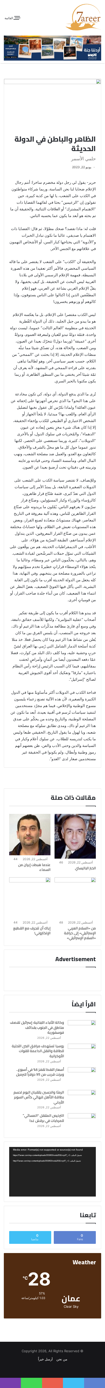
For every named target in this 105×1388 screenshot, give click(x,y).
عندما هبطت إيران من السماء (34, 867)
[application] (52, 1172)
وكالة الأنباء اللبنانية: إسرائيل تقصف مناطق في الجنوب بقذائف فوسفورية (37, 1027)
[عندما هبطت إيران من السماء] (29, 834)
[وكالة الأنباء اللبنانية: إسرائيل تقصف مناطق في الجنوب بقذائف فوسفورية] (82, 1029)
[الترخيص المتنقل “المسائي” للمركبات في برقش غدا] (82, 1122)
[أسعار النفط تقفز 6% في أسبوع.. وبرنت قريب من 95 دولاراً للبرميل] (82, 1076)
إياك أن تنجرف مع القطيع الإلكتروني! (31, 930)
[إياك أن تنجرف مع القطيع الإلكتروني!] (29, 898)
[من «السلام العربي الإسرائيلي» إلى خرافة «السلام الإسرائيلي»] (75, 898)
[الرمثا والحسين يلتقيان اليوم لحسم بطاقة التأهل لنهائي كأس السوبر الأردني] (82, 1099)
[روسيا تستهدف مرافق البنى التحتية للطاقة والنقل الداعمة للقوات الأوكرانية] (82, 1053)
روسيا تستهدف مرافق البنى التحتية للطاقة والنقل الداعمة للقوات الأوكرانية (38, 1051)
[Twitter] (49, 1369)
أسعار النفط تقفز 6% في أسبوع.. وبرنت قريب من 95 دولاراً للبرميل (40, 1072)
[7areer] (83, 17)
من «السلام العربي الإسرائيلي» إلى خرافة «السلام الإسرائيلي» (80, 933)
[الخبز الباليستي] (75, 836)
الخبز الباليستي (85, 868)
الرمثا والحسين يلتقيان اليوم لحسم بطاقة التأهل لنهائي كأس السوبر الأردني (39, 1097)
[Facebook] (55, 1369)
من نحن (61, 1359)
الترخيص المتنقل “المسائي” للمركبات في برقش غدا (43, 1118)
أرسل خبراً (45, 1359)
